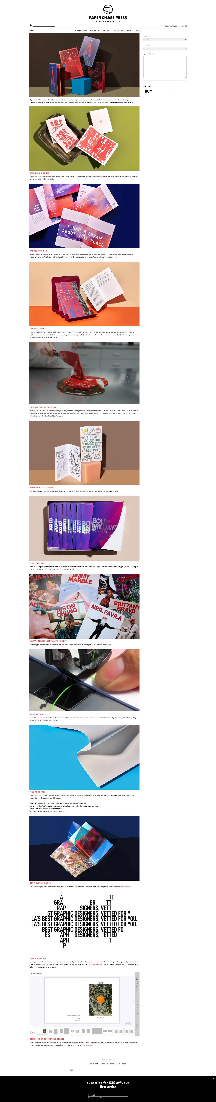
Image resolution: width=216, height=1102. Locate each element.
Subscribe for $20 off (172, 26)
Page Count (147, 36)
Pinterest (113, 1064)
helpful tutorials (88, 1045)
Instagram (94, 1064)
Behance (122, 1064)
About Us (106, 31)
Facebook (104, 1064)
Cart (184, 26)
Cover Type (147, 45)
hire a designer (97, 964)
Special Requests (149, 54)
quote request (125, 886)
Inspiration (95, 31)
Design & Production (122, 31)
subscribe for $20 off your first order (108, 1085)
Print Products (81, 31)
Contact (137, 31)
